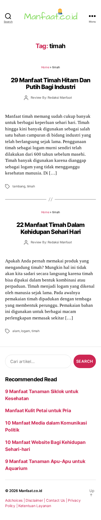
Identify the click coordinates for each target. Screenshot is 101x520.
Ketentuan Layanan (34, 506)
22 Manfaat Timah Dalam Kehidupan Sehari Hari (50, 228)
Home (45, 67)
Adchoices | (15, 500)
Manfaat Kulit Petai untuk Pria (38, 410)
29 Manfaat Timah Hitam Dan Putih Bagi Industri (50, 83)
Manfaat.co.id (31, 491)
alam (15, 331)
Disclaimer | (36, 500)
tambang (18, 186)
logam (25, 331)
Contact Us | (57, 500)
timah (31, 186)
